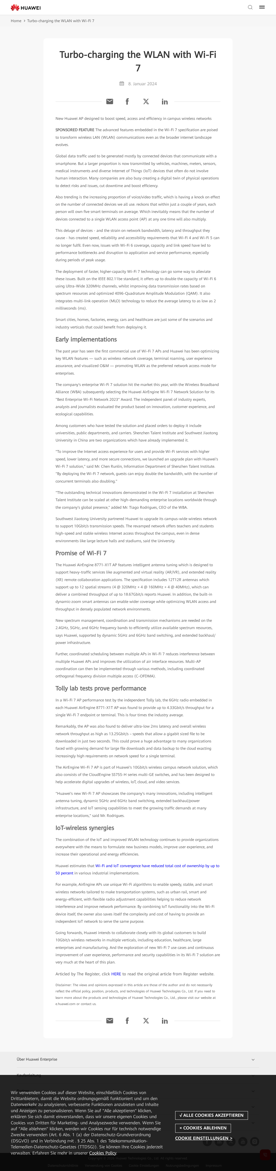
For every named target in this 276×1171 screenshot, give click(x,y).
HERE (116, 974)
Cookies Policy (102, 1153)
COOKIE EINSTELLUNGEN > (203, 1138)
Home (16, 21)
